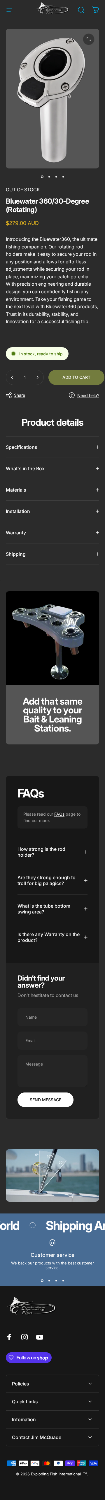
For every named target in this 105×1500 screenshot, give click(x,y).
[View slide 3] (56, 1280)
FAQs (59, 814)
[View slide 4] (63, 1280)
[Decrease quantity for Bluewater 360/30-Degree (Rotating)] (12, 377)
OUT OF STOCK (23, 189)
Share (19, 395)
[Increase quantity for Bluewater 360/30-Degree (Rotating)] (37, 377)
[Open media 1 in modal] (88, 39)
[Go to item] (42, 176)
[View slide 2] (49, 1280)
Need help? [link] (88, 395)
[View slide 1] (42, 1280)
